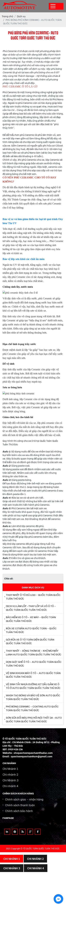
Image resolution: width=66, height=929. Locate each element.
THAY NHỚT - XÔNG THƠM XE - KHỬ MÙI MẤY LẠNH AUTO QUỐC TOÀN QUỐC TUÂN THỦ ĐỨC (33, 652)
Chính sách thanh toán (20, 805)
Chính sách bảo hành (19, 811)
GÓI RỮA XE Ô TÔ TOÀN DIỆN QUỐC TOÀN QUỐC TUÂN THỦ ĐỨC (30, 641)
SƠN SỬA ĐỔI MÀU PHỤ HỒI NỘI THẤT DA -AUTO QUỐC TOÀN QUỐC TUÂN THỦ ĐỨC (34, 719)
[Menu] (53, 6)
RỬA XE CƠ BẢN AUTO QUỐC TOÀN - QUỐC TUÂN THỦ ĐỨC (31, 630)
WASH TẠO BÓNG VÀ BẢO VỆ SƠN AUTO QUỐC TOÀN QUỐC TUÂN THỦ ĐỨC (33, 697)
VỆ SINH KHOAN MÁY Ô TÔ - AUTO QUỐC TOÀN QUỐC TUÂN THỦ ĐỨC (33, 675)
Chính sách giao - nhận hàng (24, 799)
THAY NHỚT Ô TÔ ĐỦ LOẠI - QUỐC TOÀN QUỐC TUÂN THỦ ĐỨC (33, 596)
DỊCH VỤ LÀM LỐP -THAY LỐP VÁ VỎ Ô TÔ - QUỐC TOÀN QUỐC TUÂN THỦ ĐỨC (31, 608)
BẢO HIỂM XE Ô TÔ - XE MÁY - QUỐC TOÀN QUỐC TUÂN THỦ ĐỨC (31, 619)
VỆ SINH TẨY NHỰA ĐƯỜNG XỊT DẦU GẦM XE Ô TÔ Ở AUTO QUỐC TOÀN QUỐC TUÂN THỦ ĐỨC (33, 686)
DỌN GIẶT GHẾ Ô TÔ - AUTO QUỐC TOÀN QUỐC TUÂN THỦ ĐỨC (33, 663)
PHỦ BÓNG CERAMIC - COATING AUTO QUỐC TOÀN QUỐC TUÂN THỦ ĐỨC (32, 708)
